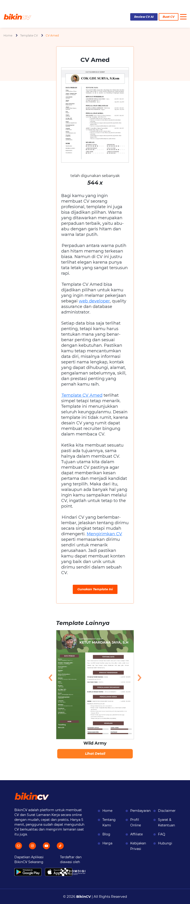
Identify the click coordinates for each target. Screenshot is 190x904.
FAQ (161, 834)
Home (7, 35)
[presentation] (50, 677)
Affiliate (136, 834)
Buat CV (168, 16)
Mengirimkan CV (104, 533)
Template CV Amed (81, 395)
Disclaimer (167, 811)
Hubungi (165, 843)
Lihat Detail (95, 754)
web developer (94, 301)
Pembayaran (140, 811)
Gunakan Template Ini (95, 589)
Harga (107, 843)
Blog (106, 834)
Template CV (29, 35)
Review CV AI (144, 16)
